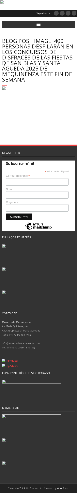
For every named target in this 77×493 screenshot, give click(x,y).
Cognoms (12, 202)
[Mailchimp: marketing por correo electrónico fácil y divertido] (38, 229)
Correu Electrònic (18, 176)
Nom (9, 189)
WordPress (62, 488)
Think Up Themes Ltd (31, 488)
